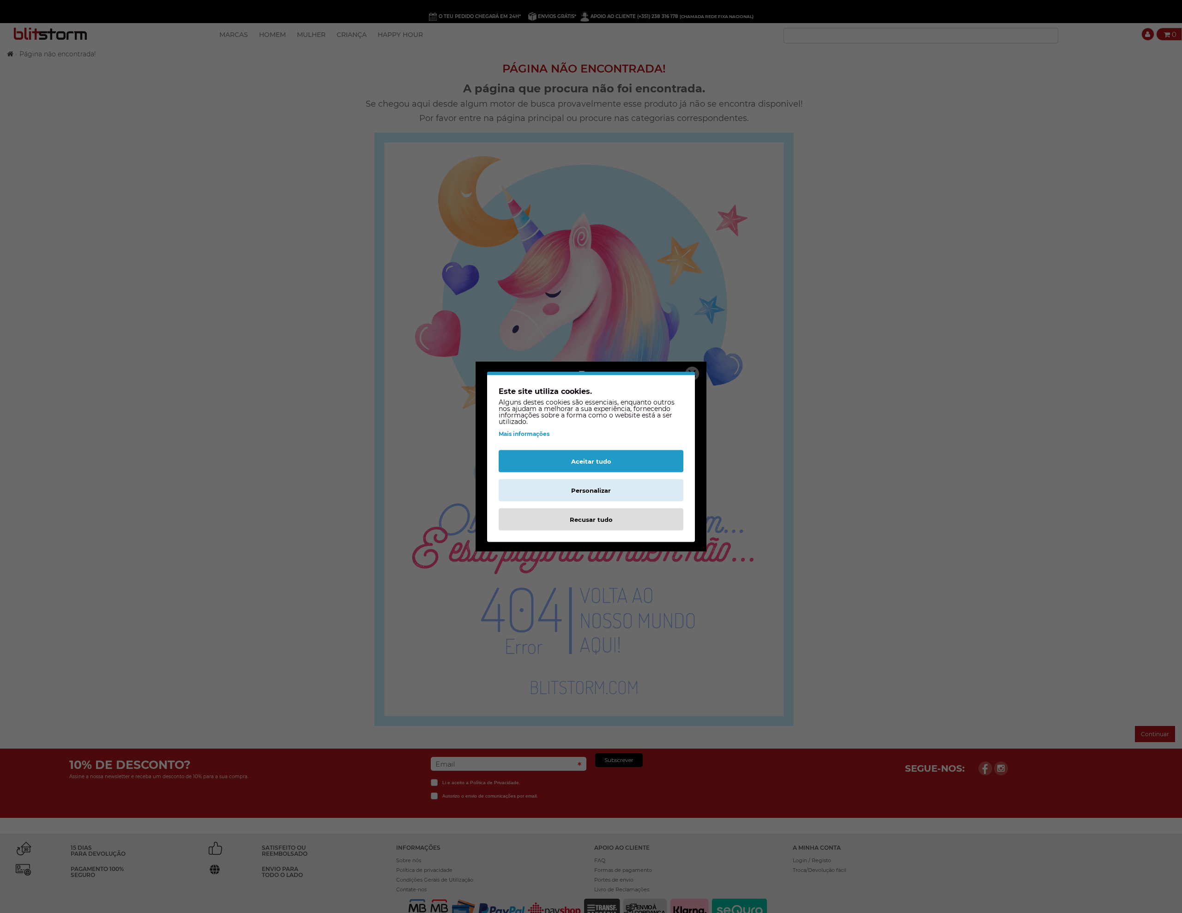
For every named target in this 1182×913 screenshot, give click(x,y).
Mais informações (524, 433)
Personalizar (591, 490)
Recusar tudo (591, 519)
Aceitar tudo (591, 461)
